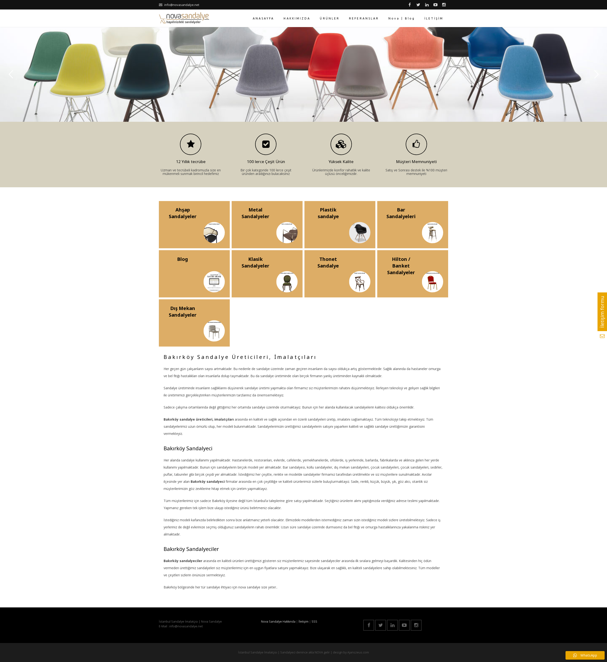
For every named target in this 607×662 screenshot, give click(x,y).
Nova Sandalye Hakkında (278, 622)
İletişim (303, 622)
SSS (314, 622)
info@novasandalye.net (181, 5)
